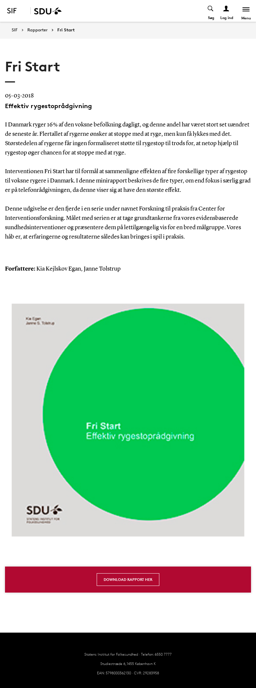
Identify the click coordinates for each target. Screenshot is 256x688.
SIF (15, 30)
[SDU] (46, 10)
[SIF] (16, 10)
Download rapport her (128, 579)
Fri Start (66, 30)
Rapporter (37, 30)
